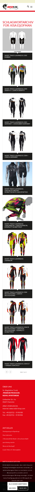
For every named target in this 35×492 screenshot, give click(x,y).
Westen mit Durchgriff (8, 446)
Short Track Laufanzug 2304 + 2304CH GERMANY (16, 156)
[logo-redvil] (14, 7)
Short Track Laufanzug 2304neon (14, 259)
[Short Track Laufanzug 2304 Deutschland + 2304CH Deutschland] (17, 277)
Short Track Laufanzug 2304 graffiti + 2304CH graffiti (16, 89)
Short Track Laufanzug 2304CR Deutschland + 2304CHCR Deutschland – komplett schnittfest (17, 329)
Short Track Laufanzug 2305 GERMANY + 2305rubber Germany (17, 123)
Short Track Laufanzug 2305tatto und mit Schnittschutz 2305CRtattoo (16, 190)
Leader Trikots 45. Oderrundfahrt (12, 450)
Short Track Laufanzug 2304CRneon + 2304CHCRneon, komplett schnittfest (16, 225)
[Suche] (27, 7)
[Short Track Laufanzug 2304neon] (17, 244)
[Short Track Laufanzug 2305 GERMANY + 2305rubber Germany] (17, 107)
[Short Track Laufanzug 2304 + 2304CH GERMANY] (17, 141)
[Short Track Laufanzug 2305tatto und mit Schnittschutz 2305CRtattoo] (17, 174)
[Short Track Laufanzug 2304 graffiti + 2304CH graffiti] (17, 74)
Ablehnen (12, 488)
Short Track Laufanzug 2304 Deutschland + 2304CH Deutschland (16, 293)
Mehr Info (23, 488)
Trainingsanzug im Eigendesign (11, 431)
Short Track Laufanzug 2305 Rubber (16, 56)
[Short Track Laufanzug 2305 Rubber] (17, 40)
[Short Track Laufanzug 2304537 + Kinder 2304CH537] (17, 349)
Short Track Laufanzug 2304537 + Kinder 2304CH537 (17, 364)
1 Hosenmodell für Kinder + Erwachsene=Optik (15, 439)
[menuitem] (27, 7)
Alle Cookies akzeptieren (18, 484)
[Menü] (31, 6)
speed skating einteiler (9, 442)
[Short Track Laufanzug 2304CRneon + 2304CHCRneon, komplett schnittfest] (17, 209)
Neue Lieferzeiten (7, 435)
